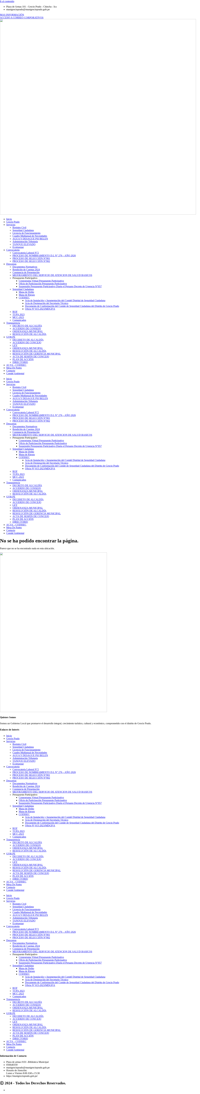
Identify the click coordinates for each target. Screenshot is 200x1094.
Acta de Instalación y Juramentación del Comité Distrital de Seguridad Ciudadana (65, 300)
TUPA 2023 (18, 314)
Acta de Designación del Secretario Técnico (46, 303)
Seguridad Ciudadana (23, 230)
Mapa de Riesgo (27, 295)
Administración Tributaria (25, 241)
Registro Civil (19, 227)
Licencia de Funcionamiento (26, 233)
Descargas (11, 264)
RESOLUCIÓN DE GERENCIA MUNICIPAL (36, 353)
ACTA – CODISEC (16, 365)
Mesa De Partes (14, 367)
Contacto (10, 370)
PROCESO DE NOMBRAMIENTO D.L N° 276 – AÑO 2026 (44, 255)
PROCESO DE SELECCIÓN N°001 (31, 258)
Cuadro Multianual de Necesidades (29, 236)
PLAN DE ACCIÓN (23, 359)
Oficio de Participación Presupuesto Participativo (43, 283)
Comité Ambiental (15, 373)
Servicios (10, 224)
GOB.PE (10, 337)
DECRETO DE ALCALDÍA (27, 325)
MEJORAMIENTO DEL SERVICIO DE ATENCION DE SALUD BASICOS (52, 275)
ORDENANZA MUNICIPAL (27, 331)
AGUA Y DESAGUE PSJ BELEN (30, 238)
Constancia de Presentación (26, 272)
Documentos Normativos (24, 266)
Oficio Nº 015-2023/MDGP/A (40, 309)
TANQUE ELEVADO (23, 244)
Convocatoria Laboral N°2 (25, 252)
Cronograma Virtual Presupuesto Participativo (41, 280)
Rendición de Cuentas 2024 (26, 269)
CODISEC (24, 297)
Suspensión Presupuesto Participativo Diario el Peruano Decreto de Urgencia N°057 (60, 286)
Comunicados (19, 320)
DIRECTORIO (20, 362)
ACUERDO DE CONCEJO (26, 342)
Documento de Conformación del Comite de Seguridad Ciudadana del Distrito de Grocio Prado (72, 306)
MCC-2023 (18, 317)
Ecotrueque (18, 247)
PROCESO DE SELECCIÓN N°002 (31, 261)
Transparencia (13, 323)
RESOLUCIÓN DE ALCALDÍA (29, 334)
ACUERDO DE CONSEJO (26, 328)
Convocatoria (13, 250)
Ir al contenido (7, 1)
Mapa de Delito (26, 292)
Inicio (9, 219)
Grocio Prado (13, 222)
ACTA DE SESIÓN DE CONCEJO (30, 356)
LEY (15, 345)
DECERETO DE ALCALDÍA (28, 339)
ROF (15, 311)
